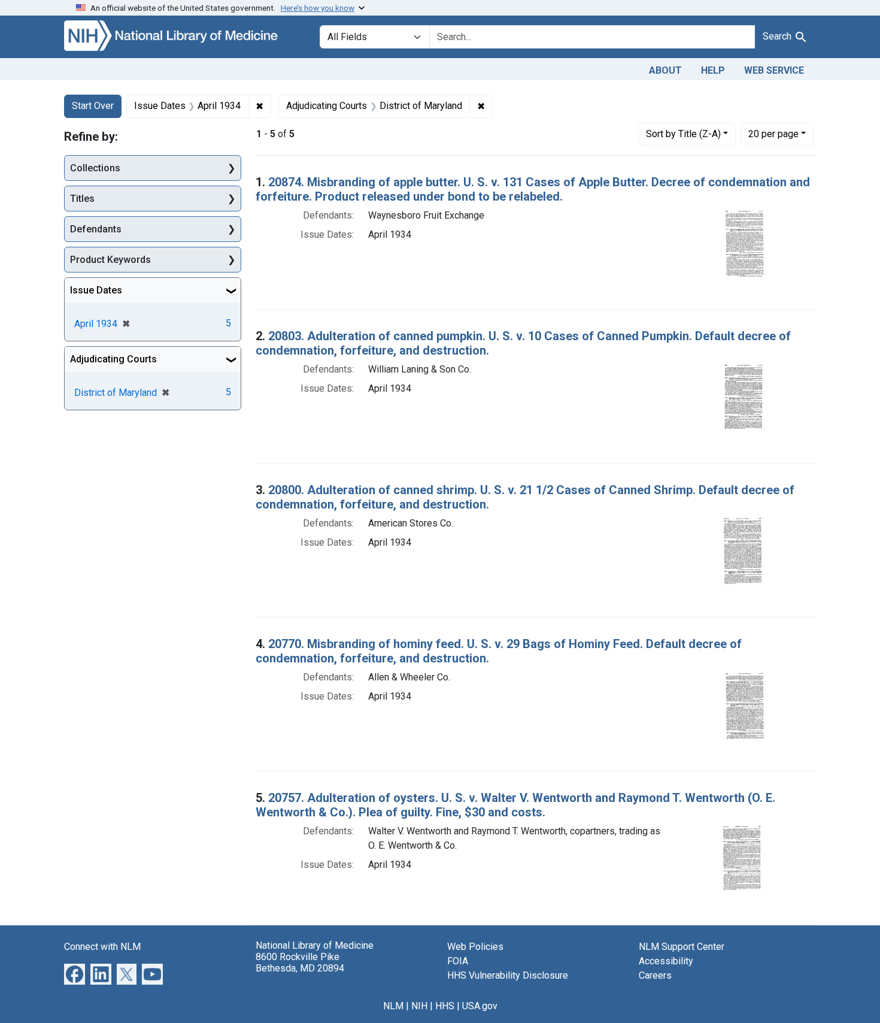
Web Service (774, 70)
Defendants (96, 229)
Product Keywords (110, 259)
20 (773, 134)
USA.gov (479, 1006)
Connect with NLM (102, 946)
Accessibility (666, 961)
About (665, 70)
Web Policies (475, 946)
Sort (683, 134)
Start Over (93, 105)
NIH (419, 1006)
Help (713, 70)
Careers (655, 975)
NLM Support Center (681, 946)
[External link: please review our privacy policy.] (74, 973)
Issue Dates (96, 290)
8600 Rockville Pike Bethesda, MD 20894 (300, 962)
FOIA (457, 961)
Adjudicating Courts (113, 359)
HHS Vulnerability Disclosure (507, 975)
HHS (444, 1006)
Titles (82, 198)
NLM (393, 1006)
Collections (95, 168)
